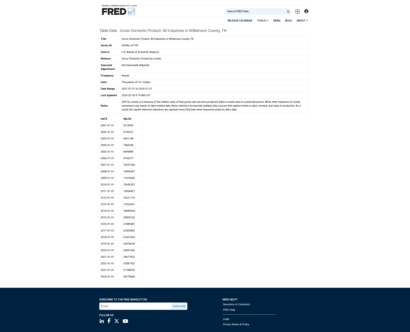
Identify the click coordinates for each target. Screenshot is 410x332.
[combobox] (255, 11)
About (301, 20)
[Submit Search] (288, 11)
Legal (226, 318)
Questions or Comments (236, 304)
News (276, 20)
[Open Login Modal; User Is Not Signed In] (306, 11)
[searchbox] (256, 11)
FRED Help (229, 309)
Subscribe (179, 306)
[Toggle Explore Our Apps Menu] (297, 11)
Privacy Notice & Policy (236, 324)
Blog (288, 20)
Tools (261, 20)
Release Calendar (240, 20)
